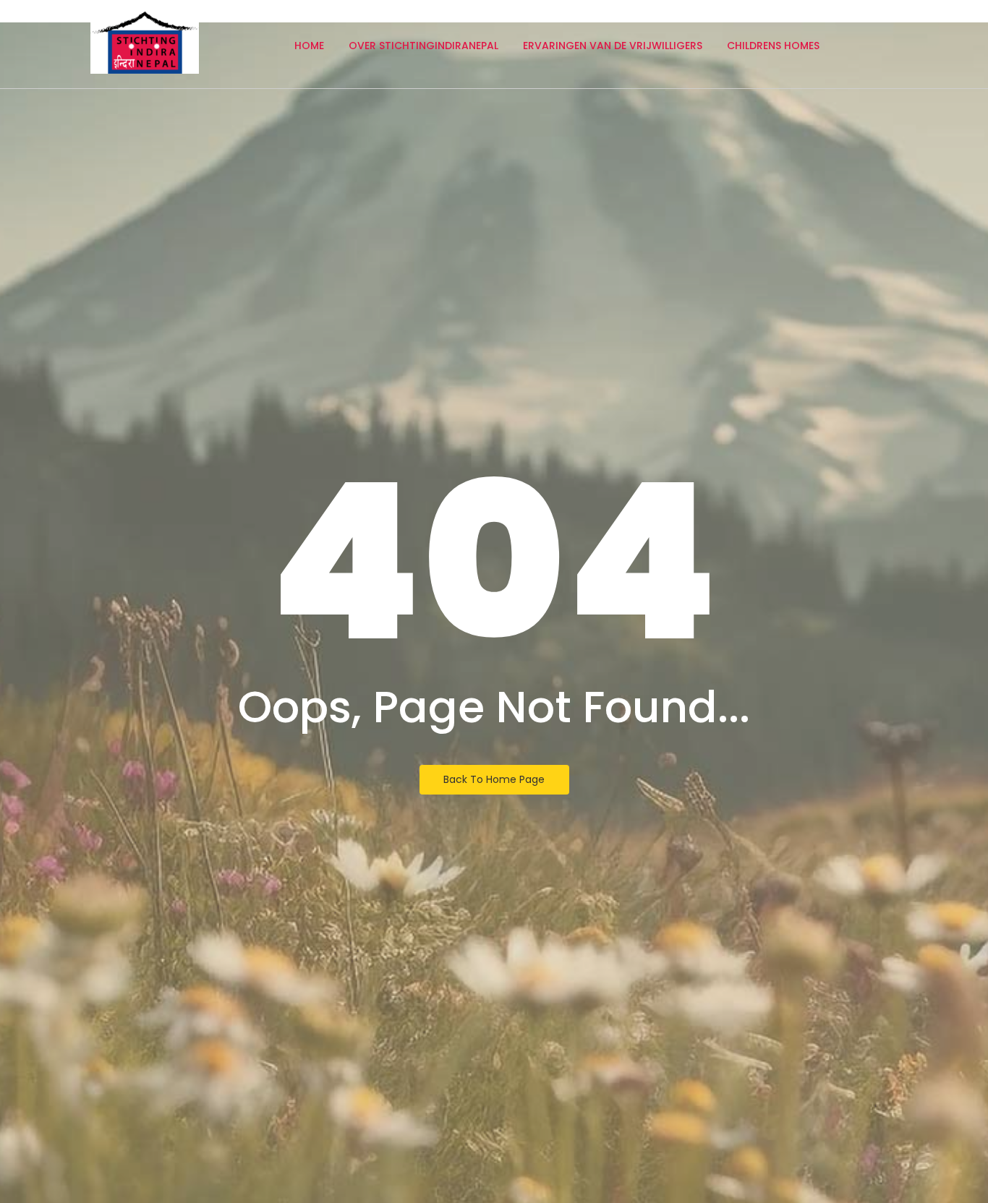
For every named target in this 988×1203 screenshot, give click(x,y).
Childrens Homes (773, 45)
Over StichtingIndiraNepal (423, 45)
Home (309, 45)
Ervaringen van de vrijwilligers (612, 45)
